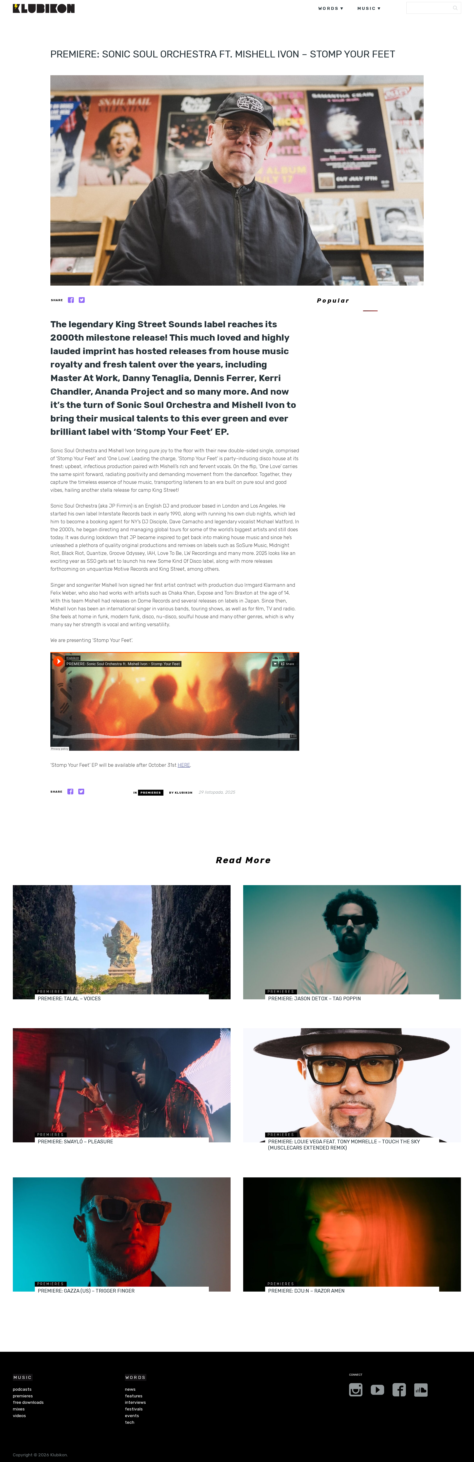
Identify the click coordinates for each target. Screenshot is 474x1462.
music (366, 8)
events (132, 1415)
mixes (19, 1409)
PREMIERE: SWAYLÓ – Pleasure (75, 1142)
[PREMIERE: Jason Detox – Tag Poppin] (352, 942)
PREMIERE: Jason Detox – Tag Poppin (314, 999)
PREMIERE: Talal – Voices (69, 999)
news (130, 1389)
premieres (150, 792)
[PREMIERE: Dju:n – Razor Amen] (352, 1234)
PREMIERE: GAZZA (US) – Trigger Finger (86, 1291)
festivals (134, 1409)
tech (129, 1422)
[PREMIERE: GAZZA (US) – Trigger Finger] (121, 1234)
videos (19, 1415)
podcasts (22, 1389)
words (328, 8)
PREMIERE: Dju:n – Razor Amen (306, 1291)
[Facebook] (399, 1391)
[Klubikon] (44, 8)
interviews (135, 1402)
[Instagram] (355, 1391)
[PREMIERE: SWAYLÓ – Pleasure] (121, 1085)
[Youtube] (377, 1391)
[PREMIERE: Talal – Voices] (121, 942)
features (133, 1395)
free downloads (28, 1402)
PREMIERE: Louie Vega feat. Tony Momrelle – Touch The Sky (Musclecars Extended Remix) (344, 1145)
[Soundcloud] (421, 1391)
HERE (184, 765)
